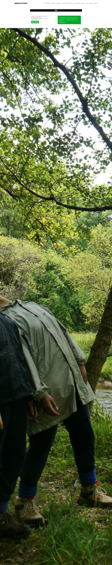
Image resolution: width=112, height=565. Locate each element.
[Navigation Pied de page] (61, 3)
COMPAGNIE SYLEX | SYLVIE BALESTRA (21, 3)
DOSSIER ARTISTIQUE (35, 22)
